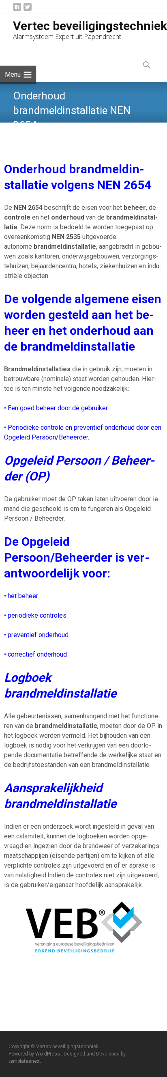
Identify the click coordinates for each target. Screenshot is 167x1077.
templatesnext (25, 1061)
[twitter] (28, 10)
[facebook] (17, 10)
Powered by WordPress (35, 1054)
